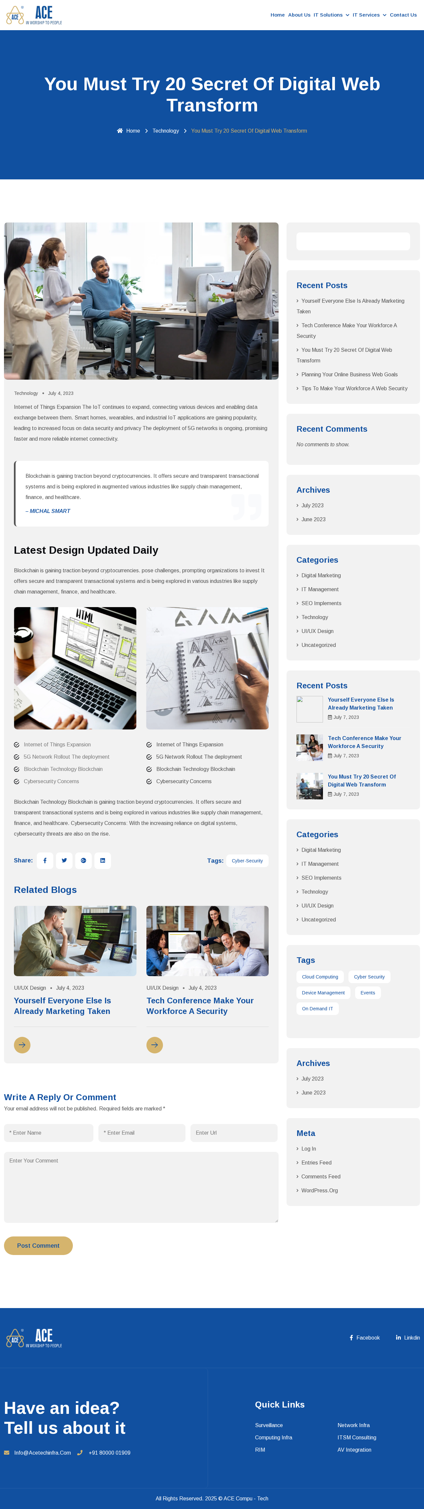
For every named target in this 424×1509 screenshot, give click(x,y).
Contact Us (403, 15)
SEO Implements (321, 603)
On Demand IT (317, 1008)
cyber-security (247, 860)
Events (368, 992)
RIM (260, 1450)
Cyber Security (369, 976)
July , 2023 (346, 717)
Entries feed (316, 1162)
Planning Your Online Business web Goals (349, 374)
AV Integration (354, 1450)
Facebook (368, 1338)
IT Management (320, 589)
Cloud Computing (320, 976)
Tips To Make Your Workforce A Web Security (354, 388)
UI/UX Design (30, 988)
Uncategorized (318, 645)
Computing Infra (273, 1437)
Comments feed (321, 1176)
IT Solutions (328, 15)
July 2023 (312, 505)
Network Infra (354, 1425)
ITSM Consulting (357, 1437)
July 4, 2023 (61, 393)
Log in (308, 1149)
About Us (299, 15)
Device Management (323, 992)
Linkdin (412, 1338)
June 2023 (313, 519)
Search (401, 241)
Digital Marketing (321, 575)
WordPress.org (319, 1190)
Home (278, 15)
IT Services (366, 15)
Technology (165, 131)
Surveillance (269, 1425)
